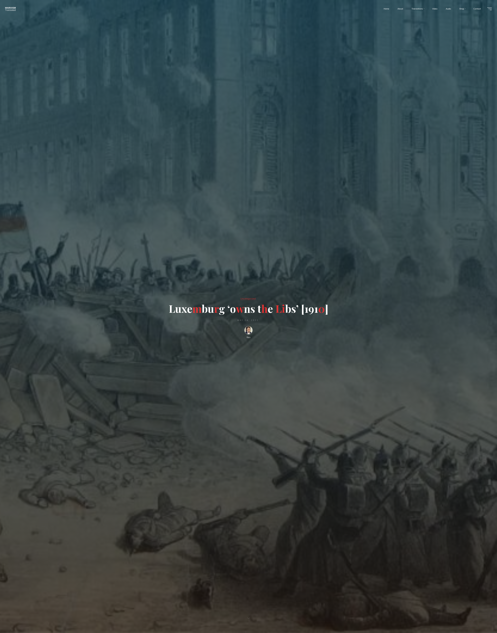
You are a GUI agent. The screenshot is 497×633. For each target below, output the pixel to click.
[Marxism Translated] (10, 8)
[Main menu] (489, 9)
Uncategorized (248, 298)
